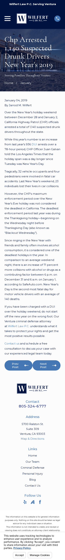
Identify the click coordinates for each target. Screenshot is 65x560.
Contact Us (32, 485)
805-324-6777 (32, 406)
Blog (32, 479)
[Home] (32, 18)
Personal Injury (32, 473)
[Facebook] (40, 502)
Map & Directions (32, 438)
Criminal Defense (32, 467)
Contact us (12, 343)
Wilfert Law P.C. (18, 326)
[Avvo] (32, 502)
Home (32, 455)
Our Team (32, 461)
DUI (34, 144)
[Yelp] (25, 502)
